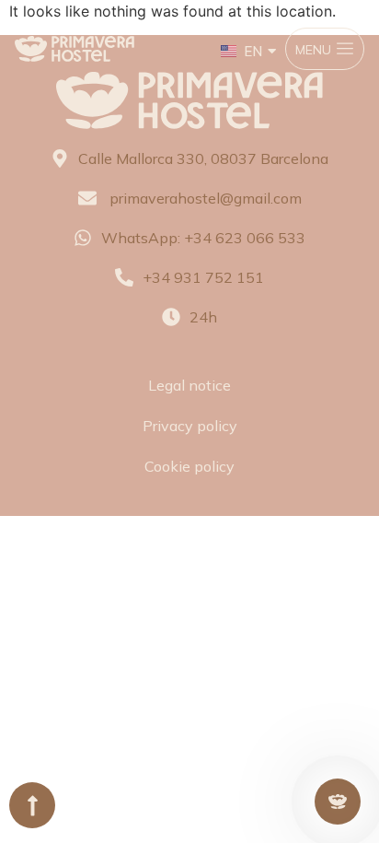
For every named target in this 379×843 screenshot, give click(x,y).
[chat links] (338, 802)
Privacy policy (190, 425)
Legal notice (189, 385)
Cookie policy (189, 466)
